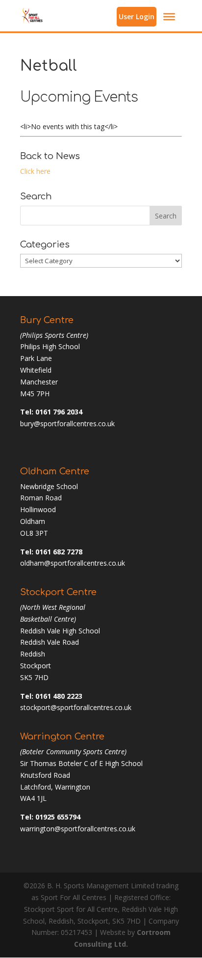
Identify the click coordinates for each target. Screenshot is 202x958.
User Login (136, 16)
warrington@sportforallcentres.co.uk (77, 828)
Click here (35, 171)
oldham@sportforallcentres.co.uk (72, 563)
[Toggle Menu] (169, 16)
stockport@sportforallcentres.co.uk (75, 707)
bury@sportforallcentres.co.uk (67, 423)
